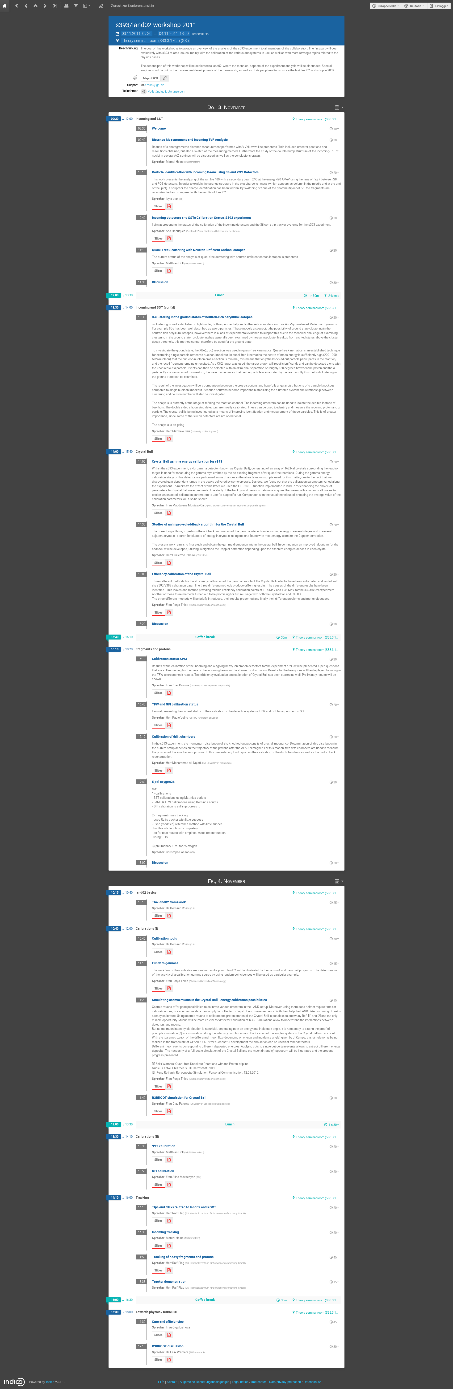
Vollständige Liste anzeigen (166, 91)
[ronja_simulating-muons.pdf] (169, 1086)
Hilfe (161, 1382)
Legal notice (240, 1382)
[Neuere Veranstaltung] (45, 6)
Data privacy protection (285, 1382)
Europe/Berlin (387, 6)
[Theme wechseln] (87, 6)
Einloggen (441, 6)
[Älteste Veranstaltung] (16, 6)
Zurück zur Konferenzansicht (132, 6)
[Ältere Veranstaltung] (26, 6)
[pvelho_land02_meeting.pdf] (169, 725)
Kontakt (172, 1382)
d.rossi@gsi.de (154, 85)
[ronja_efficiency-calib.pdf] (169, 612)
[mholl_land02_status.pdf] (169, 270)
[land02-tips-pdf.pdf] (169, 1220)
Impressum (259, 1382)
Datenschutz (312, 1382)
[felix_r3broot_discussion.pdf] (169, 1359)
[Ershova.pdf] (169, 1335)
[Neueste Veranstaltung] (54, 6)
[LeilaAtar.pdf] (169, 206)
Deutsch (415, 6)
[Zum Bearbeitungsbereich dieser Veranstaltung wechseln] (101, 6)
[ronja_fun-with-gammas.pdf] (169, 988)
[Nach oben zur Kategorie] (35, 6)
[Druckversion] (66, 6)
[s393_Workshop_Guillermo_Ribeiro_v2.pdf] (169, 562)
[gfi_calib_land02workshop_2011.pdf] (169, 1184)
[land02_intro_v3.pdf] (169, 915)
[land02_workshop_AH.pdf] (169, 238)
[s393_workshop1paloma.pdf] (169, 692)
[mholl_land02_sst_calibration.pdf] (169, 1159)
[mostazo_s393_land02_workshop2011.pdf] (169, 512)
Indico (50, 1382)
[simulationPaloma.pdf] (169, 1111)
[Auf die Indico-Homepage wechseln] (4, 6)
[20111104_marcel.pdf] (169, 1245)
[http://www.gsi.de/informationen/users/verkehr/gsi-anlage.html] (164, 78)
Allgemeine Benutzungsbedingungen (204, 1382)
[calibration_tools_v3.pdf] (169, 952)
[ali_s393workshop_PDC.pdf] (169, 770)
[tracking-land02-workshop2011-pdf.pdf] (169, 1270)
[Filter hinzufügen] (75, 6)
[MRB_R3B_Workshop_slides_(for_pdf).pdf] (169, 438)
